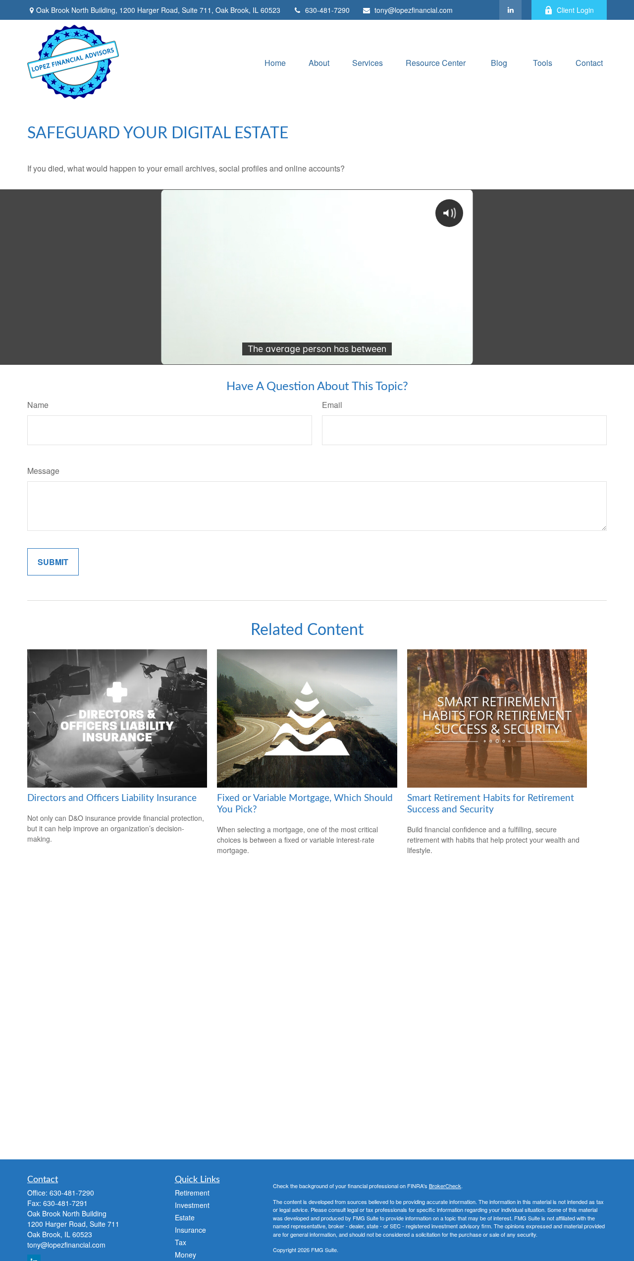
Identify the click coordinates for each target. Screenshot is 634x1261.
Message (43, 470)
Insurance (190, 1230)
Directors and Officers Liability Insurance (112, 798)
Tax (180, 1242)
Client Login (575, 10)
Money (185, 1255)
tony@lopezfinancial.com (413, 10)
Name (38, 404)
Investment (192, 1205)
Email (332, 404)
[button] (275, 62)
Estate (185, 1217)
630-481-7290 (327, 10)
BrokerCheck (445, 1186)
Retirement (192, 1193)
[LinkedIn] (510, 10)
